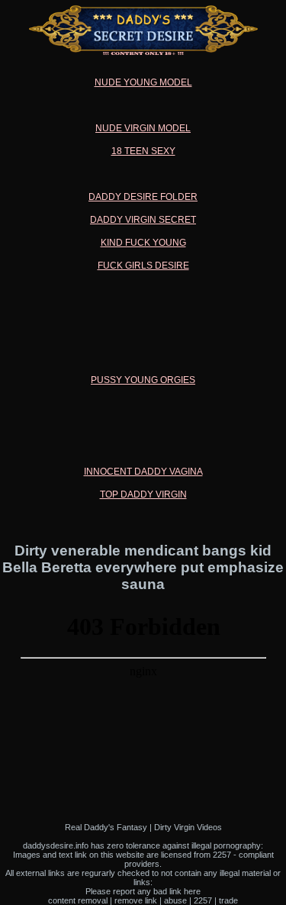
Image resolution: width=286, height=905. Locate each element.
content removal (78, 900)
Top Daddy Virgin (143, 494)
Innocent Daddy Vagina (143, 471)
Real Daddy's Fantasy (106, 827)
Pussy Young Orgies (143, 380)
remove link (135, 900)
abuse (175, 900)
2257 (203, 900)
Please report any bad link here (143, 891)
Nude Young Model (143, 82)
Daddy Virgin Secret (143, 219)
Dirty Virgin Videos (188, 827)
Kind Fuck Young (143, 242)
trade (228, 900)
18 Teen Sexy (143, 151)
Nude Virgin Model (143, 128)
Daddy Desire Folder (143, 197)
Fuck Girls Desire (143, 265)
